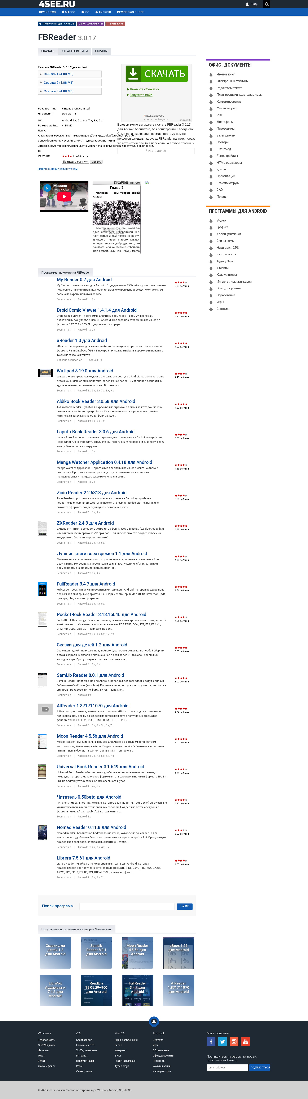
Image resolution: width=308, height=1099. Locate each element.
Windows (49, 12)
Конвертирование (229, 101)
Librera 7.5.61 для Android (83, 858)
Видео (221, 220)
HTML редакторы (229, 163)
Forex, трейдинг (227, 156)
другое (221, 169)
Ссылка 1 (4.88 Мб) (59, 74)
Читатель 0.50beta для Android (89, 797)
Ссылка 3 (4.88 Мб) (59, 91)
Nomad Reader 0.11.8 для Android (91, 827)
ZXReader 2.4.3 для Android (85, 523)
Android (104, 12)
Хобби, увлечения (229, 234)
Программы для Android (58, 23)
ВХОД (255, 4)
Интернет (43, 1050)
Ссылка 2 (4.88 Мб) (59, 83)
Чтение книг (115, 23)
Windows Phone (132, 12)
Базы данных (226, 135)
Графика (222, 227)
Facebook (211, 1041)
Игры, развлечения (126, 1039)
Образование (226, 295)
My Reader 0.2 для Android (84, 279)
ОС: (40, 120)
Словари (223, 142)
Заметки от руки (228, 183)
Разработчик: (47, 108)
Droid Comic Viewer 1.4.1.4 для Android (97, 310)
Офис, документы (91, 23)
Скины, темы (225, 241)
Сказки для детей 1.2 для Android (92, 644)
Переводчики (226, 128)
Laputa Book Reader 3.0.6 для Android (96, 431)
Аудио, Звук (225, 261)
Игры (220, 302)
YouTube (245, 1041)
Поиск (266, 4)
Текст (41, 1055)
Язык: (42, 130)
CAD (220, 190)
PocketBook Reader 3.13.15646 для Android (101, 614)
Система (223, 309)
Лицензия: (45, 113)
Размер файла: (48, 125)
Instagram (234, 1041)
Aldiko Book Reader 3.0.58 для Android (96, 401)
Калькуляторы (227, 275)
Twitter (222, 1041)
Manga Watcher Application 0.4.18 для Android (104, 462)
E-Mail (41, 1060)
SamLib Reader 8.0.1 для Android (90, 675)
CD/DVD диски (46, 1045)
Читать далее (156, 150)
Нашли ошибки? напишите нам (58, 168)
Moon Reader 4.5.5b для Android (90, 736)
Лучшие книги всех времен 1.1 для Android (102, 553)
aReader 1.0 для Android (82, 340)
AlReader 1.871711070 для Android (92, 705)
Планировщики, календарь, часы (239, 95)
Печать (222, 196)
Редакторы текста (229, 88)
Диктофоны (225, 122)
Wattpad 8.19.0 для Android (85, 370)
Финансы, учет (227, 108)
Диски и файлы (47, 1066)
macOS (69, 12)
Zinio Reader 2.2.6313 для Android (92, 492)
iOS (86, 12)
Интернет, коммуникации (234, 281)
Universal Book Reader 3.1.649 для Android (100, 766)
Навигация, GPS (228, 248)
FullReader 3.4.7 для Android (86, 584)
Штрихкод (224, 149)
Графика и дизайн (125, 1060)
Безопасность (226, 254)
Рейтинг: (44, 155)
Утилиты (223, 268)
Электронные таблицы (232, 81)
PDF (220, 115)
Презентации (226, 176)
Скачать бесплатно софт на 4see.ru (60, 4)
